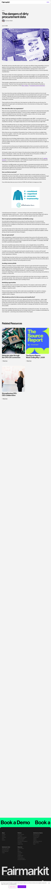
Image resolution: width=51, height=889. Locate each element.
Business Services (36, 834)
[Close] (49, 883)
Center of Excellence (6, 848)
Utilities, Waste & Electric (37, 841)
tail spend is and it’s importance (37, 85)
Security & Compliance (22, 859)
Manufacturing (36, 842)
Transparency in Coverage (6, 875)
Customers (4, 837)
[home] (6, 2)
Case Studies (20, 852)
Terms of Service (29, 875)
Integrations (20, 842)
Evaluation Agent (21, 839)
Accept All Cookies (21, 886)
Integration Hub (20, 855)
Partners (3, 839)
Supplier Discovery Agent (22, 837)
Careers (3, 835)
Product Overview (21, 834)
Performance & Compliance (22, 841)
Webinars (19, 851)
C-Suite (3, 852)
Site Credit (47, 875)
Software (35, 839)
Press (3, 838)
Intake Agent (20, 835)
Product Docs (20, 856)
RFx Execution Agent (21, 838)
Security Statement (18, 875)
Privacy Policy (38, 875)
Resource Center (21, 848)
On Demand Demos (21, 858)
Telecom (34, 838)
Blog (18, 849)
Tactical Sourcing (5, 851)
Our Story (3, 834)
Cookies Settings (12, 886)
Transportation (36, 837)
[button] (48, 2)
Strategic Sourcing (5, 849)
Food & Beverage (36, 835)
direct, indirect (25, 85)
